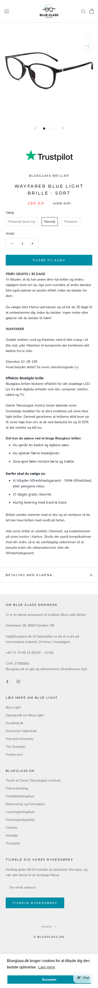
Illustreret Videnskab (21, 731)
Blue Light (13, 707)
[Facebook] (7, 681)
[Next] (63, 128)
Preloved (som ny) (21, 221)
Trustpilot (13, 843)
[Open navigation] (6, 11)
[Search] (83, 11)
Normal (49, 221)
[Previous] (35, 128)
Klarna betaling (17, 788)
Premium (71, 221)
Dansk (46, 926)
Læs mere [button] (46, 967)
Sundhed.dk (14, 723)
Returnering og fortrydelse (25, 804)
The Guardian (15, 746)
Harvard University (19, 739)
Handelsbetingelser (20, 796)
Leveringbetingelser (20, 812)
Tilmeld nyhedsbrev (35, 903)
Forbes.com (14, 754)
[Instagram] (18, 681)
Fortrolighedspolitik (20, 819)
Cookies (11, 827)
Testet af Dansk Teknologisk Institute (33, 780)
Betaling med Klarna (29, 575)
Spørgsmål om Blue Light (25, 715)
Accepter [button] (49, 979)
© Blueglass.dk (49, 936)
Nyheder (12, 835)
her (76, 367)
